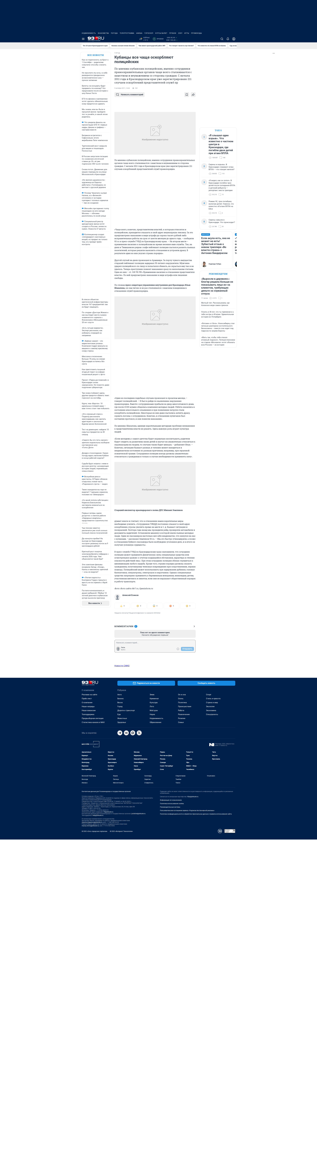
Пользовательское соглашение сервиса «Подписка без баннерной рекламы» (187, 810)
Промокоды (196, 33)
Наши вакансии (89, 710)
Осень (180, 698)
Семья (181, 722)
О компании (87, 702)
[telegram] (119, 732)
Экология (210, 706)
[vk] (126, 732)
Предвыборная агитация (92, 718)
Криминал (154, 698)
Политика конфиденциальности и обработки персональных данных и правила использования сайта (196, 814)
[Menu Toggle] (83, 38)
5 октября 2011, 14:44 (122, 88)
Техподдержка (88, 714)
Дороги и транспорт (126, 710)
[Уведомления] (228, 38)
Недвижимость (89, 33)
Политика (182, 702)
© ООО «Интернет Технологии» (121, 831)
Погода (114, 33)
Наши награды (88, 706)
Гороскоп (148, 33)
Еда (119, 714)
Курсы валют (161, 33)
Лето (152, 706)
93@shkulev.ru (108, 812)
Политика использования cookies (172, 803)
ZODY (180, 33)
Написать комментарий (132, 94)
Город (119, 706)
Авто (119, 694)
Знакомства (103, 33)
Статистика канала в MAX (93, 722)
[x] (139, 732)
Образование (155, 722)
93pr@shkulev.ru (192, 797)
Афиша (139, 33)
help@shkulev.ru (97, 815)
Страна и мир (212, 702)
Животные (122, 718)
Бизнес (120, 698)
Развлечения (184, 714)
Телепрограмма (127, 33)
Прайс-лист (87, 698)
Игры (186, 33)
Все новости (95, 55)
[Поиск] (222, 38)
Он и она (182, 694)
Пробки (172, 33)
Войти (123, 650)
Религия (181, 718)
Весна (120, 702)
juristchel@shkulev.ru (138, 813)
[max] (132, 732)
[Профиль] (234, 38)
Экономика (211, 710)
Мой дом (154, 710)
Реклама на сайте (89, 694)
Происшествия (184, 706)
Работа (181, 710)
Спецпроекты (212, 714)
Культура (154, 702)
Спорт (208, 694)
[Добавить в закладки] (186, 94)
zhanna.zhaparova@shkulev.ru (92, 822)
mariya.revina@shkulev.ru (90, 826)
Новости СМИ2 (122, 665)
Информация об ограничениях (171, 800)
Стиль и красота (213, 698)
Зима (152, 694)
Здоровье (121, 722)
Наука (152, 714)
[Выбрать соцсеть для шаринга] (193, 94)
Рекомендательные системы (170, 807)
